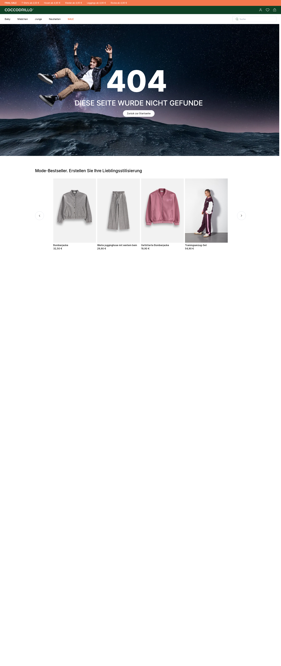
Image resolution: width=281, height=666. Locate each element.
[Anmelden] (260, 10)
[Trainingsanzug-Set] (206, 210)
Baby (7, 19)
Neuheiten (55, 19)
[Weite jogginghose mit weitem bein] (118, 210)
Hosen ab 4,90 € (52, 3)
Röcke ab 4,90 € (119, 3)
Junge (38, 19)
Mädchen (22, 19)
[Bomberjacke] (74, 210)
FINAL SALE (11, 3)
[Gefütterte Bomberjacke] (162, 210)
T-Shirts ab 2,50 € (30, 3)
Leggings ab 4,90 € (96, 3)
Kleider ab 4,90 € (73, 3)
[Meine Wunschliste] (267, 10)
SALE (71, 19)
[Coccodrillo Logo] (18, 10)
